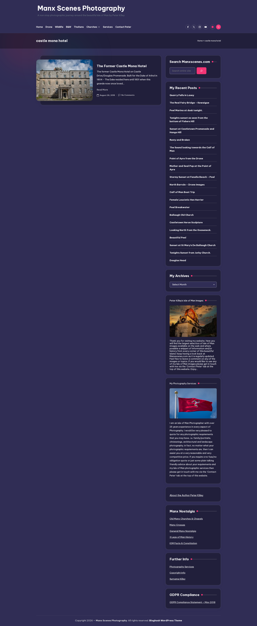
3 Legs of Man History (181, 537)
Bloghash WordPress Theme (165, 620)
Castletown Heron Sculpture (186, 222)
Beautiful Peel (178, 237)
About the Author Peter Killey (186, 495)
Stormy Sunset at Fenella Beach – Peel (192, 177)
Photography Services (182, 566)
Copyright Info (177, 572)
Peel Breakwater (180, 207)
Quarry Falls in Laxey (182, 95)
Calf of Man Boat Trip (182, 192)
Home (200, 41)
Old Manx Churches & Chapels (186, 518)
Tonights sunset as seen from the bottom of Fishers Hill (189, 119)
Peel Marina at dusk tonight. (186, 110)
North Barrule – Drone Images (187, 184)
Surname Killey (177, 578)
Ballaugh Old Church (182, 214)
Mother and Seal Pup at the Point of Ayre (190, 168)
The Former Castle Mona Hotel (122, 66)
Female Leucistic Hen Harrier (187, 199)
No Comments (128, 95)
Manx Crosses (177, 524)
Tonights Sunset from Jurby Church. (190, 252)
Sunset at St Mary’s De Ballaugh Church (193, 245)
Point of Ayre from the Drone (186, 158)
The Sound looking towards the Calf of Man (192, 149)
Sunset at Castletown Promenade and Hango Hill (192, 130)
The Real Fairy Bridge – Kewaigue (189, 102)
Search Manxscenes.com (190, 62)
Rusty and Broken (180, 139)
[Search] (201, 70)
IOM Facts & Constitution (183, 543)
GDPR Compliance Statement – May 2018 (192, 602)
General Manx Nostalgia (183, 531)
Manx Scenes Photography (81, 8)
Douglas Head (178, 260)
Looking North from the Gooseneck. (190, 230)
